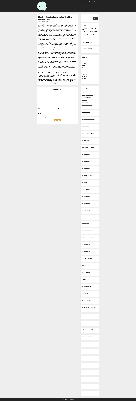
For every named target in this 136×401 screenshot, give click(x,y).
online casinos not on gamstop (87, 378)
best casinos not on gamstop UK (87, 371)
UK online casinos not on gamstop (88, 237)
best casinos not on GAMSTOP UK (88, 392)
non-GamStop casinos (86, 112)
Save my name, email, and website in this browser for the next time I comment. (57, 117)
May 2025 (84, 81)
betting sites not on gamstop (87, 230)
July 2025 (84, 78)
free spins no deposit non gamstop (88, 133)
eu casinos (84, 92)
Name (40, 108)
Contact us (89, 1)
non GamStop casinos (86, 154)
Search (83, 15)
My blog (83, 91)
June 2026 (84, 63)
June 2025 (84, 80)
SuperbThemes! (71, 399)
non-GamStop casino (85, 126)
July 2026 (84, 61)
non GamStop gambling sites (87, 175)
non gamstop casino (85, 223)
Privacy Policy (95, 1)
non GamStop (84, 182)
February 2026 (84, 65)
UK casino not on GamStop (86, 210)
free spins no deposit (85, 102)
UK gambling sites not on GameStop (88, 119)
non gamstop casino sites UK (87, 315)
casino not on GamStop (86, 189)
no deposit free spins (85, 265)
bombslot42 (84, 279)
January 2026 (84, 67)
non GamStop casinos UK (86, 286)
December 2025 (85, 69)
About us (83, 1)
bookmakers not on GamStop (87, 105)
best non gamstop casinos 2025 (87, 95)
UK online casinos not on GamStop (88, 336)
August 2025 (84, 76)
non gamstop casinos (86, 322)
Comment (41, 94)
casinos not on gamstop (86, 244)
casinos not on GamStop (86, 97)
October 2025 (84, 72)
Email (59, 108)
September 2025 (85, 74)
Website (40, 113)
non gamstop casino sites (86, 300)
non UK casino (84, 100)
